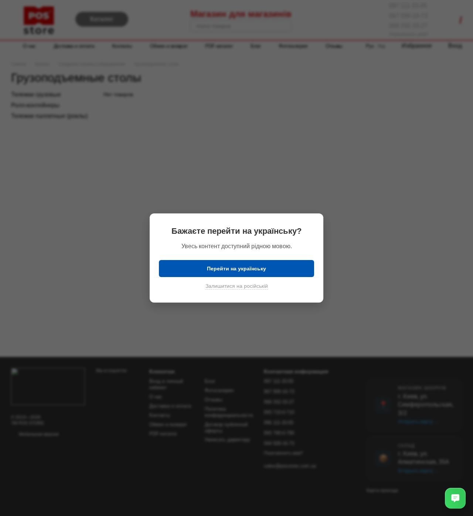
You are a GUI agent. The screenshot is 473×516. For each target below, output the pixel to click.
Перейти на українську (236, 269)
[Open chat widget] (455, 498)
